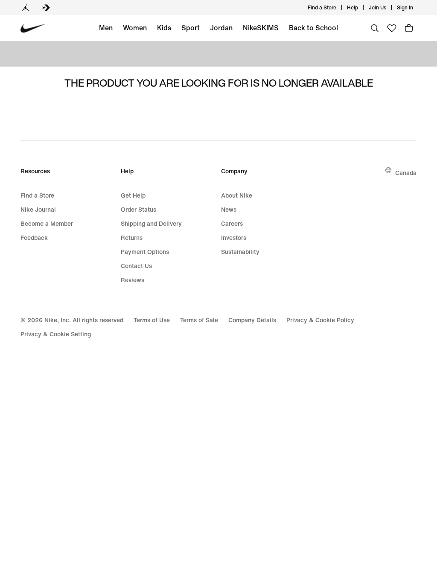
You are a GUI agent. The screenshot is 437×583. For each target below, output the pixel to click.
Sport (190, 28)
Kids (164, 28)
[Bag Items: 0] (409, 28)
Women (135, 28)
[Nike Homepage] (33, 28)
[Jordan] (25, 8)
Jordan (221, 28)
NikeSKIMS (261, 28)
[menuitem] (360, 8)
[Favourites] (391, 28)
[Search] (374, 28)
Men (106, 28)
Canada (406, 172)
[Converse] (46, 8)
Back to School (313, 28)
